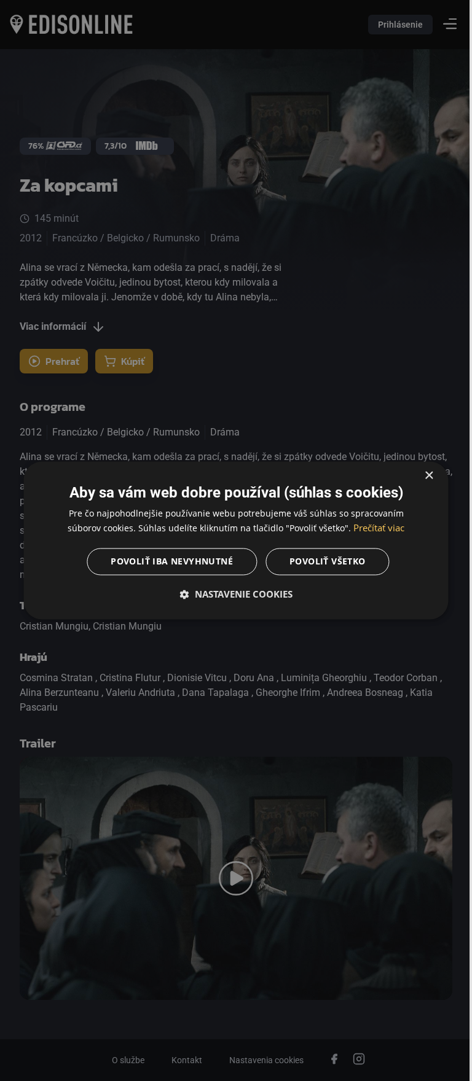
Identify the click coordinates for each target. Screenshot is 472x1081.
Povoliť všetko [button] (323, 562)
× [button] (419, 475)
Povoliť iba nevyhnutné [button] (167, 562)
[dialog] (231, 540)
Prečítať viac (374, 528)
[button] (231, 594)
